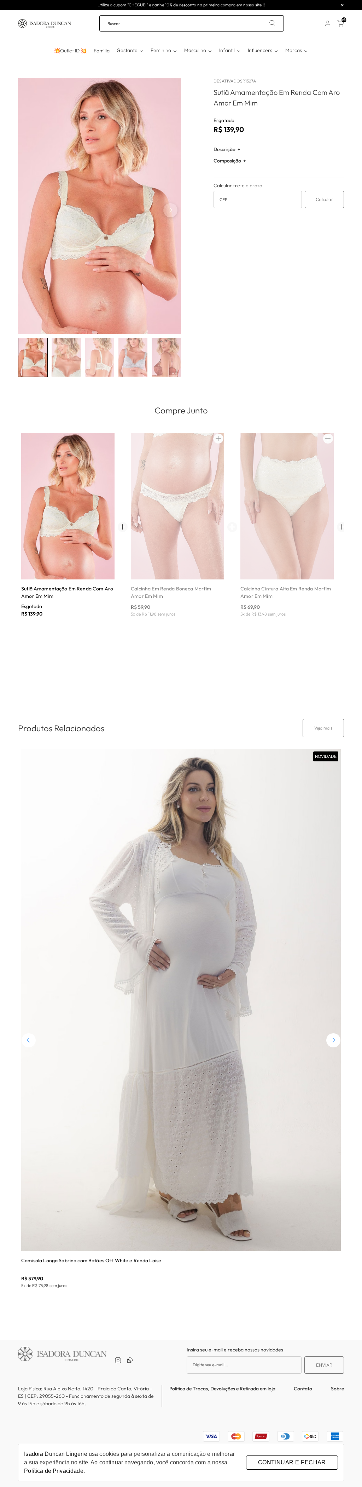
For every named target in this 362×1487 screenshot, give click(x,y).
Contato (303, 1388)
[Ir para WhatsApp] (129, 1360)
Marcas (293, 50)
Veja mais (323, 728)
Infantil (227, 50)
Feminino (161, 50)
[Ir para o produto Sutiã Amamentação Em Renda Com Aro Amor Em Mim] (68, 506)
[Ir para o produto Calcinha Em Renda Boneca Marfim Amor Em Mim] (177, 506)
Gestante (127, 50)
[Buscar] (272, 23)
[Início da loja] (44, 23)
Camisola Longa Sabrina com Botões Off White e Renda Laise (91, 1260)
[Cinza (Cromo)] (56, 536)
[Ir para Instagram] (118, 1360)
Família (102, 50)
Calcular (324, 199)
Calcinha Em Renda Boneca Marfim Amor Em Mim (171, 592)
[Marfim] (34, 536)
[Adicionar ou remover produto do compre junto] (218, 439)
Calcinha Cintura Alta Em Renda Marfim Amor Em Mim (285, 592)
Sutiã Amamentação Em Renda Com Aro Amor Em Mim (67, 592)
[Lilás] (68, 536)
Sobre (337, 1388)
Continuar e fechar (292, 1462)
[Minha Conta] (327, 23)
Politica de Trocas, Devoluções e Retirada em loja (222, 1388)
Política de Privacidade (53, 1471)
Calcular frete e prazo (238, 185)
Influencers (260, 50)
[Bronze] (45, 536)
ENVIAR (324, 1365)
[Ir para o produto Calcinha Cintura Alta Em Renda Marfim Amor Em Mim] (287, 506)
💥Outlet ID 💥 (70, 50)
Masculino (195, 50)
